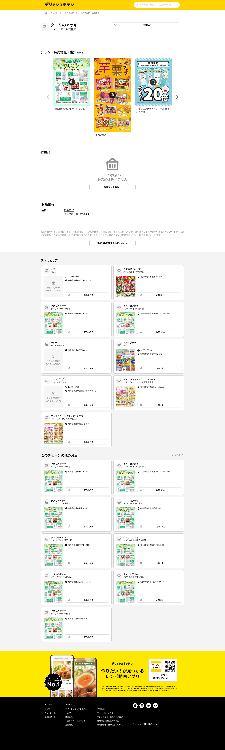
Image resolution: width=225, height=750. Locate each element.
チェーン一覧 (56, 13)
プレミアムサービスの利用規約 (110, 717)
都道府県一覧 (50, 717)
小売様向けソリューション (76, 721)
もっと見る (175, 455)
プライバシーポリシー (106, 713)
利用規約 (101, 709)
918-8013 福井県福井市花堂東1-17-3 (78, 212)
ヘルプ (68, 713)
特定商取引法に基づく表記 (108, 721)
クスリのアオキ (71, 13)
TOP (45, 13)
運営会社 (69, 717)
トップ (47, 709)
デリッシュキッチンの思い (76, 709)
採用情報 (69, 725)
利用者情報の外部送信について (110, 725)
